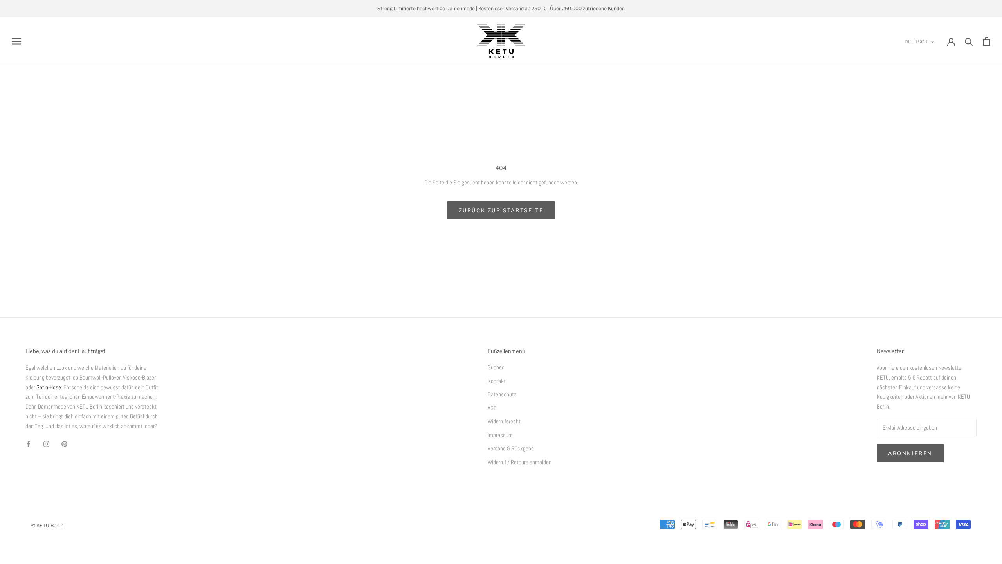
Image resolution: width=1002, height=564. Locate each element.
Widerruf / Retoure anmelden (519, 462)
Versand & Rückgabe (511, 448)
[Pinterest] (64, 443)
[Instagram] (46, 443)
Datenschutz (502, 394)
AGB (492, 408)
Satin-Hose (48, 387)
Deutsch (916, 42)
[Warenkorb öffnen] (986, 41)
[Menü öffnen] (16, 41)
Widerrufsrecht (504, 421)
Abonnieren (910, 453)
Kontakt (497, 381)
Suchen (496, 367)
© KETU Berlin (47, 525)
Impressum (500, 435)
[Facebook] (28, 443)
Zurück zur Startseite (501, 210)
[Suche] (969, 41)
